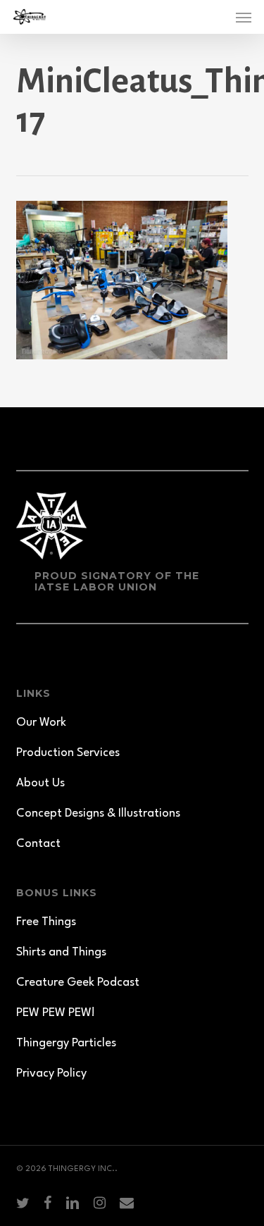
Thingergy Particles (66, 1043)
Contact (38, 844)
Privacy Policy (51, 1073)
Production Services (68, 753)
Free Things (46, 922)
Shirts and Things (61, 952)
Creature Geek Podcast (77, 983)
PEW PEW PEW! (55, 1013)
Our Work (41, 723)
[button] (243, 17)
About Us (40, 783)
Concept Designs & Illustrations (98, 813)
